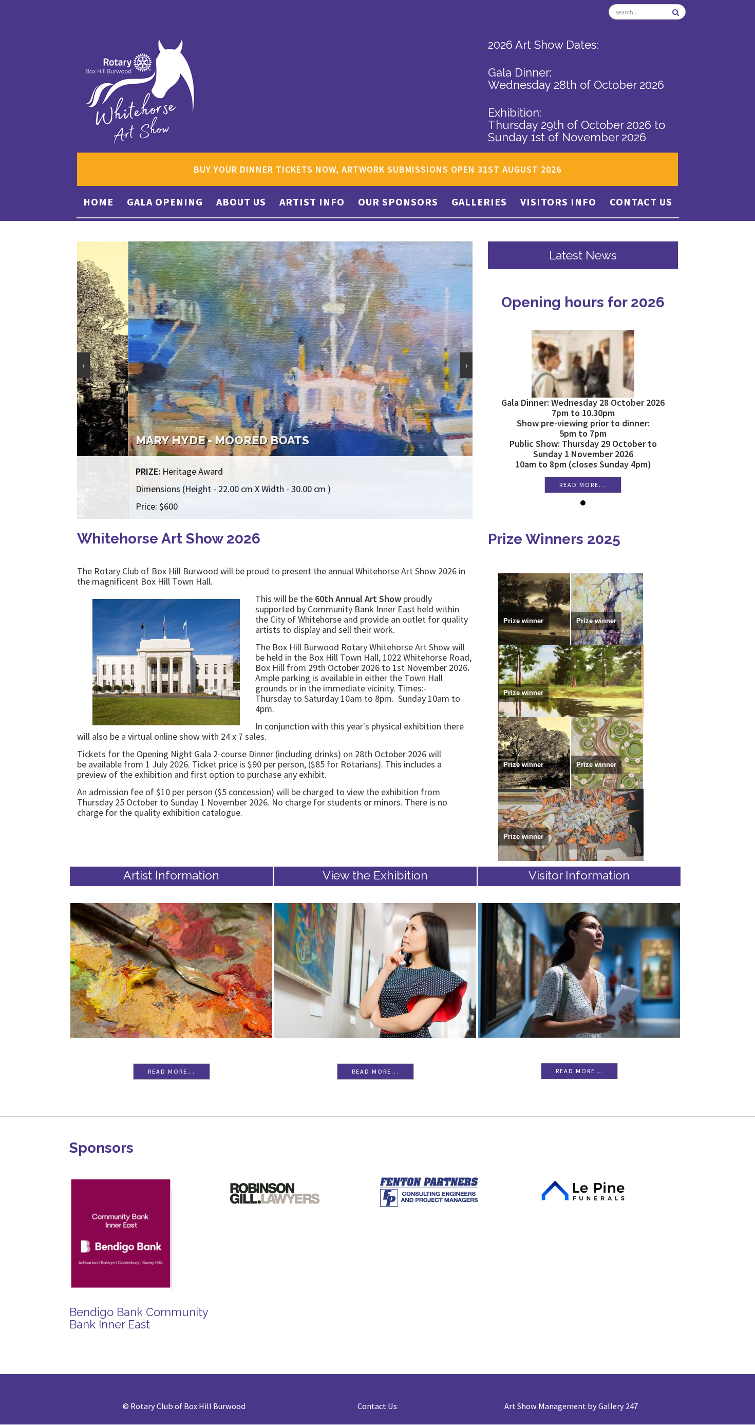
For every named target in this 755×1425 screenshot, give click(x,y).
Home (98, 201)
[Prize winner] (534, 608)
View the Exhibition (375, 875)
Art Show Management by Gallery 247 (571, 1406)
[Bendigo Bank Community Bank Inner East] (120, 1232)
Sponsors (101, 1147)
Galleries (479, 201)
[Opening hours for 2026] (583, 362)
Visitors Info (558, 201)
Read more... (583, 485)
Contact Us (641, 201)
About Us (241, 201)
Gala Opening (165, 201)
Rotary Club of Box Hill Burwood (188, 1406)
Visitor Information (579, 875)
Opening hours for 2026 (583, 302)
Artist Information (171, 875)
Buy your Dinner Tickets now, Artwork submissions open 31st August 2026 (377, 169)
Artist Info (312, 201)
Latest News (583, 255)
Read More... (171, 1071)
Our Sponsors (398, 201)
